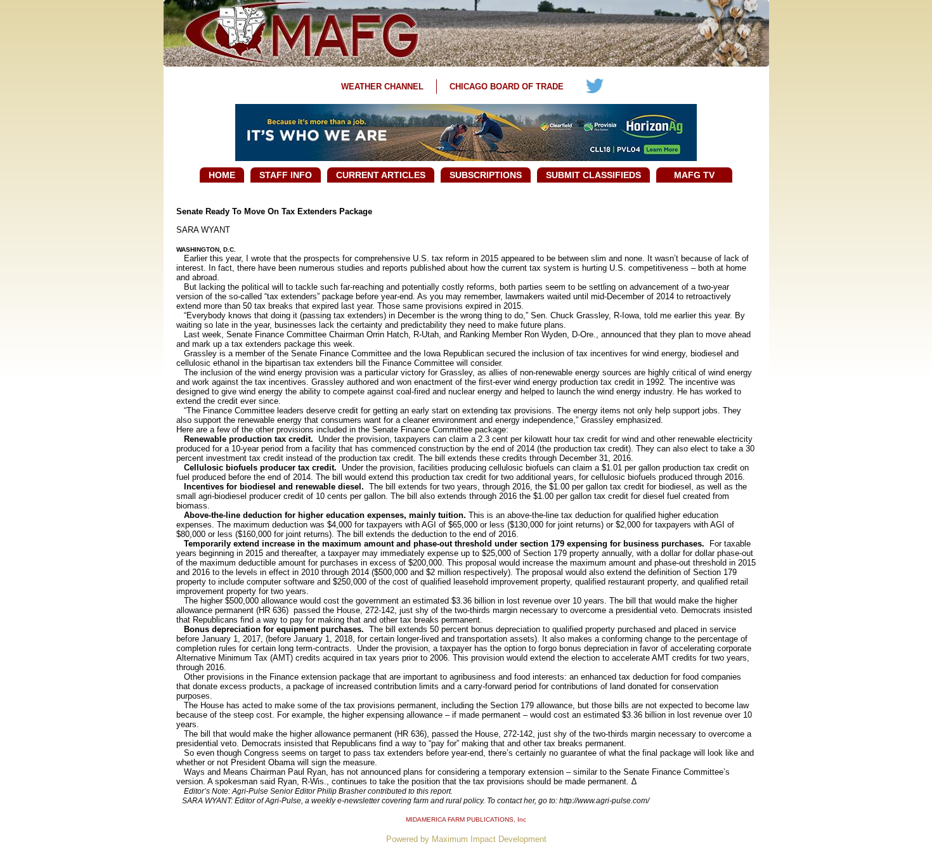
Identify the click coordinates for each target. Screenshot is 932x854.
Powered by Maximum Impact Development (466, 839)
